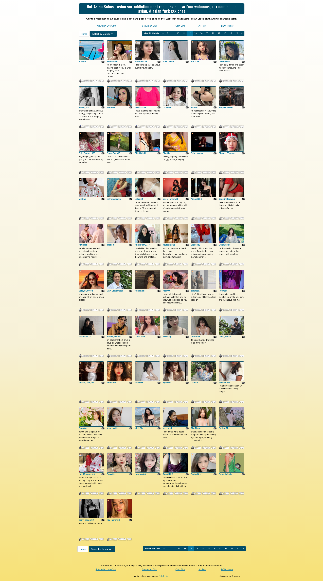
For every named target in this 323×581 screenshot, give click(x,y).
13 (195, 33)
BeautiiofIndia (225, 474)
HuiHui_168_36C (87, 382)
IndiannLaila (224, 382)
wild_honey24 (113, 520)
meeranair (168, 428)
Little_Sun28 (225, 336)
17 (219, 33)
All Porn (202, 26)
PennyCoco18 (113, 153)
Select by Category (102, 34)
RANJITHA (168, 474)
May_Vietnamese (115, 291)
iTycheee (223, 291)
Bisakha (167, 153)
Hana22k (139, 382)
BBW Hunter (227, 26)
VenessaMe (112, 428)
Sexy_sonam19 (86, 520)
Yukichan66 (168, 61)
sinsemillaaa (141, 61)
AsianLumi (140, 291)
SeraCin (82, 428)
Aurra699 (195, 336)
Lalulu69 (139, 199)
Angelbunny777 (142, 245)
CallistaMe (224, 428)
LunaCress (140, 336)
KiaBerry (167, 336)
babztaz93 (196, 291)
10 (178, 33)
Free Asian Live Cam (106, 26)
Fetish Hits (163, 576)
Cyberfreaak (197, 153)
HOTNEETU (140, 107)
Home (84, 34)
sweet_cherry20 (170, 199)
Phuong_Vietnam (227, 153)
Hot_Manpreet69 (87, 474)
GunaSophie (224, 245)
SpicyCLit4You (86, 291)
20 (237, 33)
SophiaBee (196, 474)
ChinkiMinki (140, 153)
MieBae (82, 199)
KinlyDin (139, 428)
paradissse (224, 61)
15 (207, 33)
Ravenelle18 (85, 336)
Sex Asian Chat (149, 26)
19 (231, 33)
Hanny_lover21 (114, 336)
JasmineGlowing (227, 199)
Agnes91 (167, 382)
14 (201, 33)
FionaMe (111, 474)
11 (184, 33)
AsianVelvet (112, 61)
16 (213, 33)
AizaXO (166, 291)
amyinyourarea (226, 107)
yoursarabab (169, 245)
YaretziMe (111, 382)
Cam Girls (180, 26)
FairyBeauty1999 (87, 153)
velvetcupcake (114, 199)
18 (225, 33)
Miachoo (111, 107)
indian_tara (84, 107)
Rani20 (194, 107)
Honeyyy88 (140, 474)
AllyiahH (83, 245)
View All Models (151, 33)
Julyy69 (82, 61)
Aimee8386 (196, 199)
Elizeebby (195, 245)
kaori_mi (111, 245)
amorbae (195, 61)
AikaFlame (196, 428)
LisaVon (194, 382)
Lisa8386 (167, 107)
